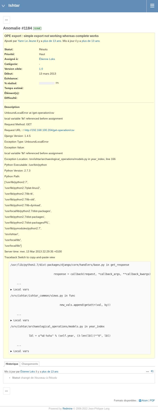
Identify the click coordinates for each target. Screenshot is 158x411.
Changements (30, 364)
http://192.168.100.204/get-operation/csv (49, 130)
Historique (12, 364)
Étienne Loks (47, 59)
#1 (152, 371)
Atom (145, 400)
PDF (152, 400)
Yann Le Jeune (27, 40)
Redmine (67, 408)
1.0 (41, 68)
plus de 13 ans (52, 40)
